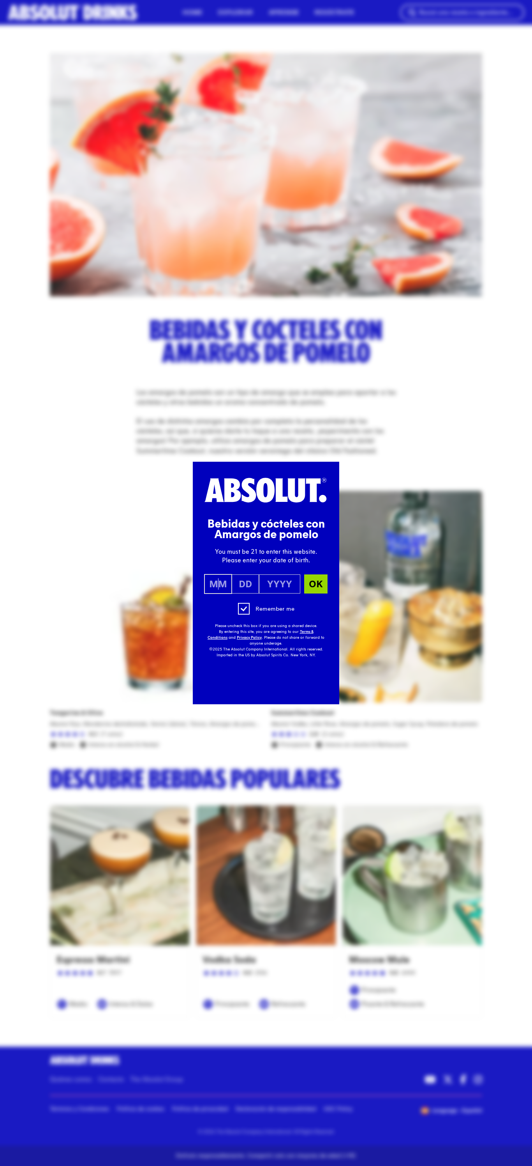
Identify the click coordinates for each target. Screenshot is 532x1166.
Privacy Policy (249, 637)
